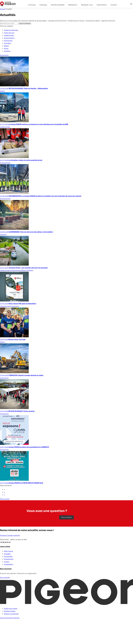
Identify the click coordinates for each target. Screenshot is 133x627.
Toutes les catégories (11, 30)
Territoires (7, 51)
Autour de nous (9, 33)
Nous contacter (66, 517)
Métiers (6, 46)
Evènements (8, 40)
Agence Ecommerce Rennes (9, 618)
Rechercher (131, 4)
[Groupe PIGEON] (8, 3)
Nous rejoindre (5, 577)
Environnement (9, 38)
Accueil (2, 9)
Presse (6, 48)
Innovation (7, 43)
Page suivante (4, 499)
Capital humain (9, 35)
